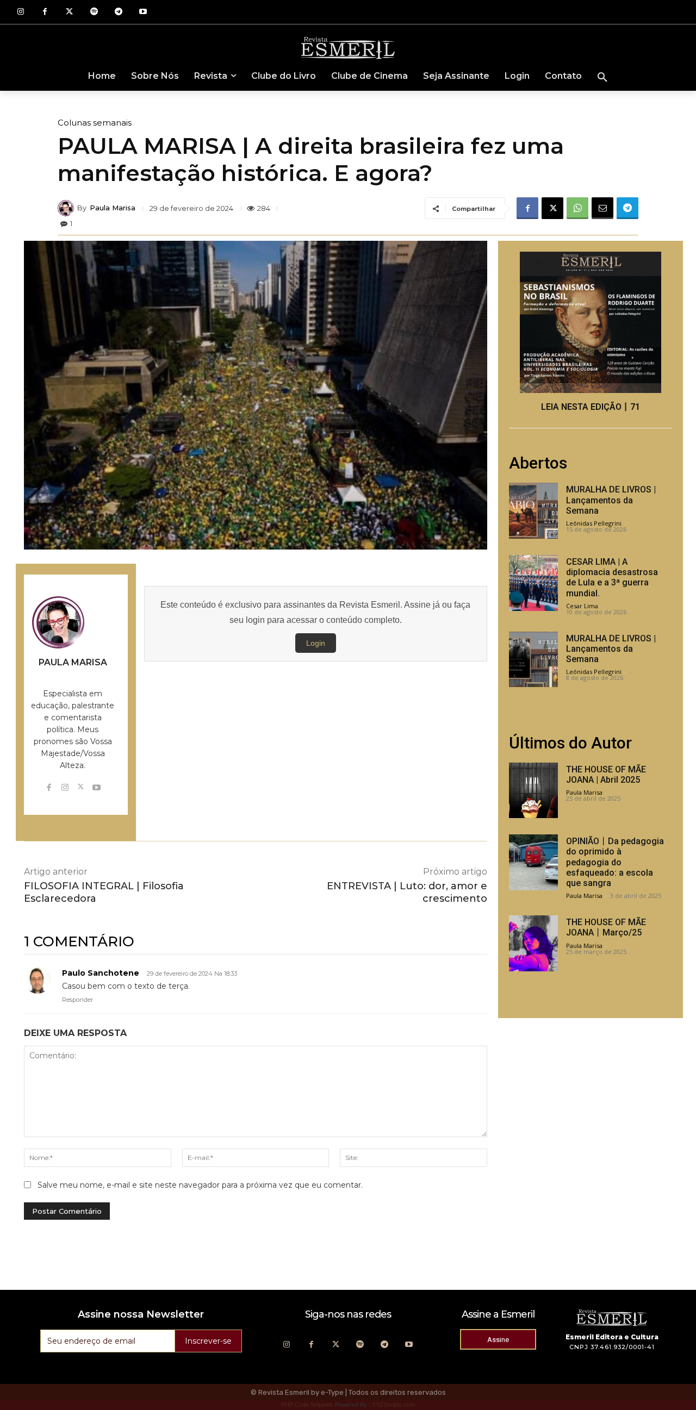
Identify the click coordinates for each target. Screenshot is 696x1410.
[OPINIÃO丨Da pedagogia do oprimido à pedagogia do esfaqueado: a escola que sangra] (533, 862)
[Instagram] (20, 12)
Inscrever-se (208, 1341)
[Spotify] (93, 12)
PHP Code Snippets (307, 1404)
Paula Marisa (112, 207)
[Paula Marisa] (67, 208)
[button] (602, 78)
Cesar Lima (582, 606)
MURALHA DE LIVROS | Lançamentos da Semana (611, 499)
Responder (77, 999)
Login (315, 643)
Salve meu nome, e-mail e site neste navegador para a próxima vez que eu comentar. (200, 1185)
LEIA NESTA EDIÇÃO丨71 (590, 407)
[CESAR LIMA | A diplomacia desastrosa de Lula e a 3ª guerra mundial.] (533, 583)
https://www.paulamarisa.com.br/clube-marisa (72, 676)
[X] (552, 208)
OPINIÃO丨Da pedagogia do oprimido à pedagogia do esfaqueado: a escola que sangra (615, 862)
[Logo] (348, 47)
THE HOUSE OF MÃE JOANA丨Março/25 (606, 927)
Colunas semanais (95, 122)
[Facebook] (44, 12)
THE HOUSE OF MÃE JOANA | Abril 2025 (606, 774)
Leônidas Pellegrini (594, 523)
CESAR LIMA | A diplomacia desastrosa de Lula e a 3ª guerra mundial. (612, 577)
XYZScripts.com (393, 1404)
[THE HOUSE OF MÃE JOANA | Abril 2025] (533, 791)
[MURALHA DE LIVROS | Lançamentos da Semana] (533, 511)
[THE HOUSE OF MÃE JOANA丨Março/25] (533, 943)
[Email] (602, 208)
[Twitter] (69, 12)
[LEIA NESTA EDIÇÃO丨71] (590, 322)
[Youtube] (142, 12)
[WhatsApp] (577, 208)
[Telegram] (118, 12)
